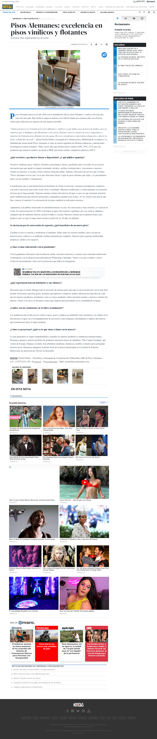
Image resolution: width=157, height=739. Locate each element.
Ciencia (67, 7)
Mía (114, 718)
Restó (93, 7)
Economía (40, 7)
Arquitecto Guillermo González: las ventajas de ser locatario (37, 682)
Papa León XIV (69, 12)
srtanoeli (37, 361)
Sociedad (30, 7)
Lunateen (122, 718)
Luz (109, 718)
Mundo (49, 7)
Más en (13, 622)
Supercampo (93, 718)
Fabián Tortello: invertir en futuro (27, 678)
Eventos (85, 7)
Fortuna (54, 718)
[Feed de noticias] (154, 12)
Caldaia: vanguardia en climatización (28, 687)
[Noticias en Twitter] (148, 12)
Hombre (63, 718)
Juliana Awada (107, 12)
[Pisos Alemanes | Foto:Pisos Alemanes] (17, 376)
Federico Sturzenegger (47, 12)
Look (102, 718)
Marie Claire (45, 718)
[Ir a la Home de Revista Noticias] (7, 7)
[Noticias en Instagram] (140, 12)
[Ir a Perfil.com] (151, 1)
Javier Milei (25, 12)
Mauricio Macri (88, 12)
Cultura (58, 7)
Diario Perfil (26, 718)
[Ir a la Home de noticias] (78, 704)
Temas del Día (8, 12)
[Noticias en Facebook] (144, 12)
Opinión (75, 7)
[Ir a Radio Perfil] (139, 1)
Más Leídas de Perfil (124, 98)
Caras (35, 718)
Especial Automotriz (114, 7)
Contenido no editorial (136, 7)
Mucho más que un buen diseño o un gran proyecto (34, 669)
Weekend (73, 718)
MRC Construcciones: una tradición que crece (31, 674)
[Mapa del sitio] (89, 711)
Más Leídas (119, 45)
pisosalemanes (51, 361)
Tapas (100, 7)
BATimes (132, 718)
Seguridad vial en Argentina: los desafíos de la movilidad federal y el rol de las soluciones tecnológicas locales (51, 273)
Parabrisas (82, 718)
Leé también (28, 269)
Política (19, 7)
